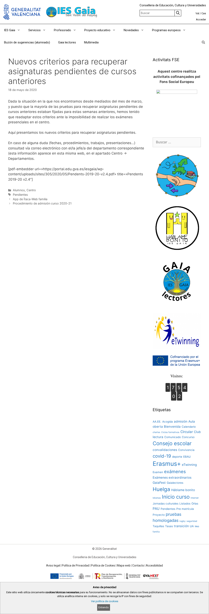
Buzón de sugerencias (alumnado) (27, 42)
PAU (156, 509)
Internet (195, 498)
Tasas (169, 526)
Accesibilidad (154, 565)
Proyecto (159, 514)
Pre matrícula (185, 508)
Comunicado (172, 437)
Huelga (161, 489)
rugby (182, 521)
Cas (203, 13)
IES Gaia (9, 30)
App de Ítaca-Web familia (30, 199)
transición (181, 526)
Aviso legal (53, 565)
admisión (180, 421)
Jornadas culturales (165, 503)
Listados (184, 503)
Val (197, 13)
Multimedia (91, 42)
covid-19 (162, 456)
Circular (186, 432)
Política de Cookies (103, 565)
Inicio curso (176, 497)
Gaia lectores (67, 42)
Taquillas (158, 526)
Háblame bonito (183, 490)
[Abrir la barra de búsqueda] (203, 42)
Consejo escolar (172, 443)
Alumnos (19, 190)
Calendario (189, 426)
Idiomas (157, 498)
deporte (177, 456)
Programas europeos (166, 30)
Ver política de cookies (104, 601)
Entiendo (103, 607)
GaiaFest (159, 483)
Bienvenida (172, 426)
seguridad (192, 521)
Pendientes (20, 194)
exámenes (175, 471)
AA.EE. (157, 421)
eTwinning (189, 465)
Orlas (194, 503)
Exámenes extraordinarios (172, 477)
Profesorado (62, 30)
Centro (31, 190)
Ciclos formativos (170, 432)
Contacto (138, 565)
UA (192, 526)
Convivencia (186, 450)
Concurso (188, 437)
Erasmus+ (167, 463)
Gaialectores (175, 482)
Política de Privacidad (75, 565)
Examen (158, 472)
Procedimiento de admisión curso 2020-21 (42, 203)
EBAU (187, 456)
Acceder (201, 19)
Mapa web (123, 565)
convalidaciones (165, 450)
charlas (156, 432)
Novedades (131, 30)
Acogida (167, 421)
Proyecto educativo (97, 30)
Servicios (34, 30)
